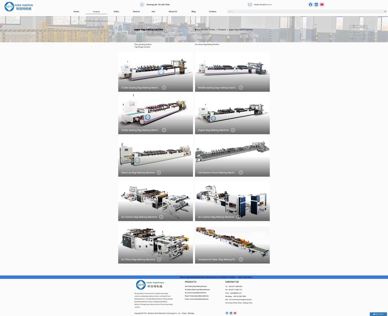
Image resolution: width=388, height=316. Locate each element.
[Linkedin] (316, 4)
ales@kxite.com (266, 5)
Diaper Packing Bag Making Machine (197, 296)
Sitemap (191, 313)
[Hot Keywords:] (385, 11)
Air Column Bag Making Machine (195, 293)
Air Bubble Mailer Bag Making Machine (197, 290)
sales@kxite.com (236, 293)
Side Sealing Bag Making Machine (196, 286)
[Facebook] (310, 4)
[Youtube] (321, 4)
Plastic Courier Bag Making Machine (197, 299)
